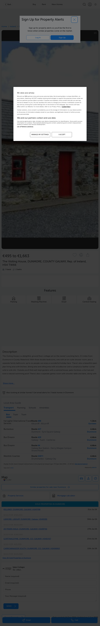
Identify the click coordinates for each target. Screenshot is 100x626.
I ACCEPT (61, 134)
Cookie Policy (66, 107)
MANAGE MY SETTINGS (40, 134)
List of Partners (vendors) (25, 127)
